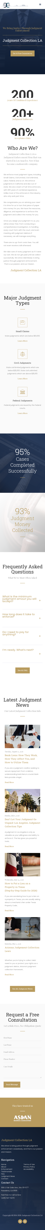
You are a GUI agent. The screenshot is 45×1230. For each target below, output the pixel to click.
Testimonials (6, 1171)
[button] (40, 4)
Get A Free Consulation (22, 53)
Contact (4, 1178)
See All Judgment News (22, 989)
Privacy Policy (29, 1167)
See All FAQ (22, 670)
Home (3, 1164)
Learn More (22, 341)
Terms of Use (29, 1164)
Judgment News (8, 1176)
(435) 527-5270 (8, 1198)
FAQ (3, 1174)
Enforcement (6, 1169)
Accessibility (29, 1169)
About (3, 1167)
